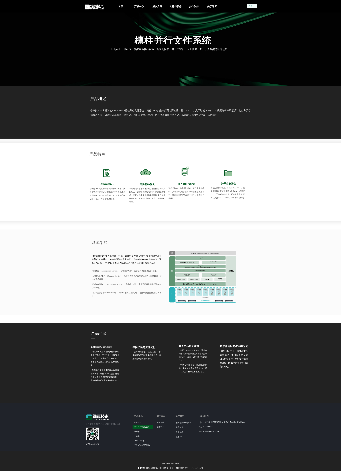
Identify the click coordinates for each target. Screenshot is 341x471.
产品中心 (139, 6)
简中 (250, 6)
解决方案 (157, 6)
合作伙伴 (194, 6)
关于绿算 (212, 6)
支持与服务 (176, 6)
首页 (120, 6)
